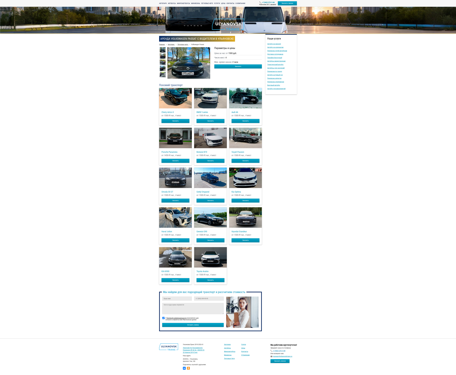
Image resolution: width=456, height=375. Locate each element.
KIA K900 (165, 271)
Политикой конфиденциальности (177, 318)
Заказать (238, 66)
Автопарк (163, 3)
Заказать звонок (287, 3)
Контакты (230, 3)
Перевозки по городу (274, 71)
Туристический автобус (275, 64)
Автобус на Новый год (275, 75)
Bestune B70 (202, 152)
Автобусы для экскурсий (276, 68)
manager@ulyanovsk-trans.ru (282, 356)
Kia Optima (236, 192)
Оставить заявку (193, 325)
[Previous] (169, 64)
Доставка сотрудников (275, 54)
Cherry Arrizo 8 (168, 112)
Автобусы (172, 3)
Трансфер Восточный (274, 58)
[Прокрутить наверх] (8, 369)
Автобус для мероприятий (276, 89)
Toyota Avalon (203, 271)
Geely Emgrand (203, 192)
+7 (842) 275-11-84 (268, 2)
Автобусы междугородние (276, 61)
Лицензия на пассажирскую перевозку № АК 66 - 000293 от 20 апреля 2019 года (193, 350)
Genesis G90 (202, 231)
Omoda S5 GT (167, 192)
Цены (223, 3)
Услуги (217, 3)
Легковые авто (207, 3)
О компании (240, 3)
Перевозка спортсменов (275, 82)
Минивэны (195, 3)
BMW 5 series (202, 112)
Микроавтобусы (183, 3)
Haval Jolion (167, 231)
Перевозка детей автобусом (277, 51)
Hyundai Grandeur (239, 231)
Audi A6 (235, 112)
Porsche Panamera (169, 152)
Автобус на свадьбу (274, 44)
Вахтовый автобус (273, 85)
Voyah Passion (238, 152)
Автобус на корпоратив (275, 47)
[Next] (208, 64)
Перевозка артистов (274, 78)
